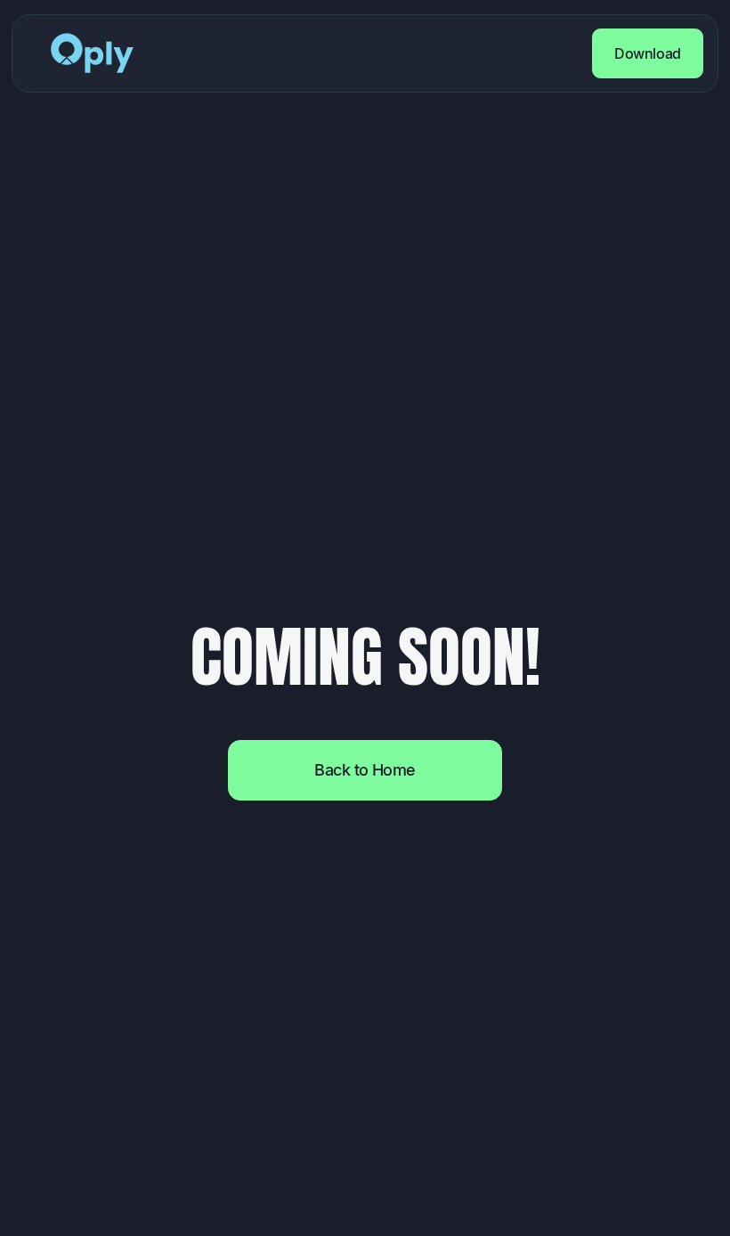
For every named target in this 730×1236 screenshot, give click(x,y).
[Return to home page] (92, 53)
